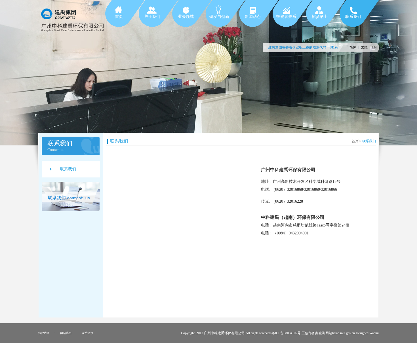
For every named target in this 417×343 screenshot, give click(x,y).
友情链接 (87, 332)
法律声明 (44, 332)
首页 (355, 141)
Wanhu (374, 333)
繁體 (364, 47)
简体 (352, 47)
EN (374, 47)
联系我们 (68, 169)
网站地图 (65, 332)
